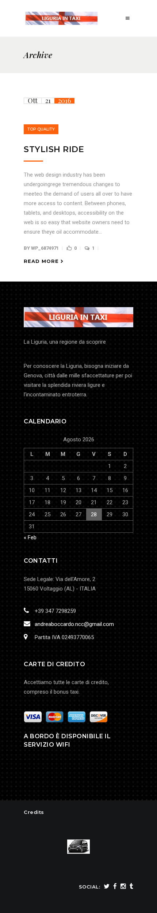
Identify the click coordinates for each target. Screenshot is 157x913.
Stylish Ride (54, 149)
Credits (34, 812)
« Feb (30, 537)
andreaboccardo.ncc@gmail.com (74, 624)
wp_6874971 (45, 248)
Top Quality (41, 129)
